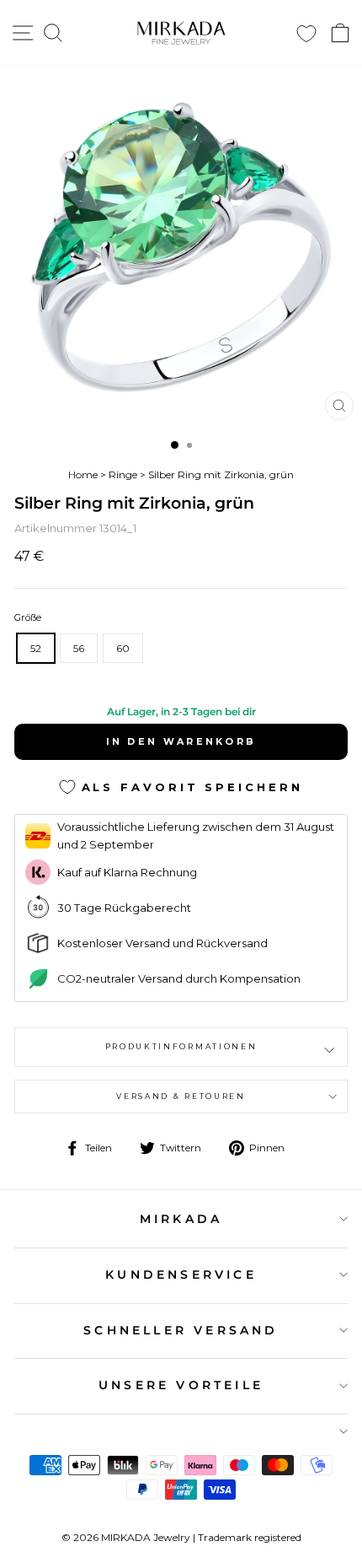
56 (78, 648)
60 (123, 648)
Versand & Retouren (180, 1096)
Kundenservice (181, 1274)
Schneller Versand (180, 1330)
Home (83, 474)
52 (35, 648)
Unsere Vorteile (181, 1385)
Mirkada (181, 1218)
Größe (27, 617)
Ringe (123, 474)
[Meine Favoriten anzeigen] (306, 33)
